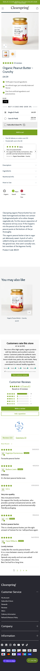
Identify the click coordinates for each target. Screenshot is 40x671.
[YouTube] (19, 645)
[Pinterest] (2, 645)
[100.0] (19, 426)
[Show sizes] (29, 312)
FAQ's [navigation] (3, 611)
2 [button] (17, 570)
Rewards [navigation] (4, 604)
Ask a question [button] (20, 414)
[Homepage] (20, 8)
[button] (2, 8)
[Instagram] (10, 645)
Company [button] (7, 626)
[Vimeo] (23, 645)
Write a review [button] (20, 409)
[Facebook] (14, 645)
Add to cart (20, 132)
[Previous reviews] (4, 151)
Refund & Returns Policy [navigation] (9, 617)
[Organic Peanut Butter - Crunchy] (16, 300)
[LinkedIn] (6, 645)
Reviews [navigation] (4, 608)
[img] (6, 450)
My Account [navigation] (5, 598)
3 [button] (20, 570)
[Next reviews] (35, 151)
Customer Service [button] (11, 591)
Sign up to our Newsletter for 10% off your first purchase (20, 2)
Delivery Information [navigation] (8, 614)
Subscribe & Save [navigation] (7, 601)
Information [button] (8, 635)
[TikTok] (27, 645)
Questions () (21, 438)
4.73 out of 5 (25, 386)
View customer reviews (20, 375)
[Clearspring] (8, 585)
